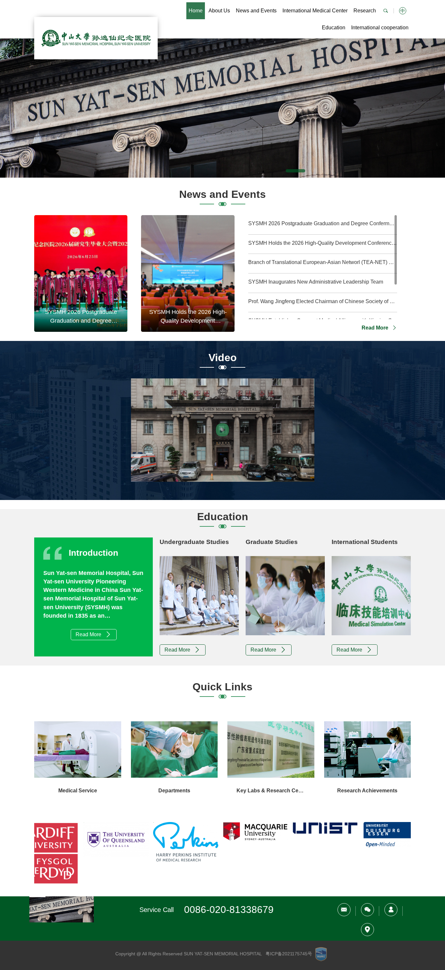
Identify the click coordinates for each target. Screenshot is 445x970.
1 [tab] (295, 170)
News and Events (256, 10)
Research (364, 10)
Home (196, 10)
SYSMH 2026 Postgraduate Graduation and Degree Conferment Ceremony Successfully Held (322, 223)
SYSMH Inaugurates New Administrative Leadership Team (315, 282)
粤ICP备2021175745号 (289, 953)
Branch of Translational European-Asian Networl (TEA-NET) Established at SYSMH (322, 262)
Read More (376, 328)
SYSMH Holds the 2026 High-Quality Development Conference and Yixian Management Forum (322, 243)
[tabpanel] (222, 108)
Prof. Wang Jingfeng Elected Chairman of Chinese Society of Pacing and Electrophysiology (322, 301)
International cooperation (380, 27)
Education (333, 27)
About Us (219, 10)
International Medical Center (315, 10)
